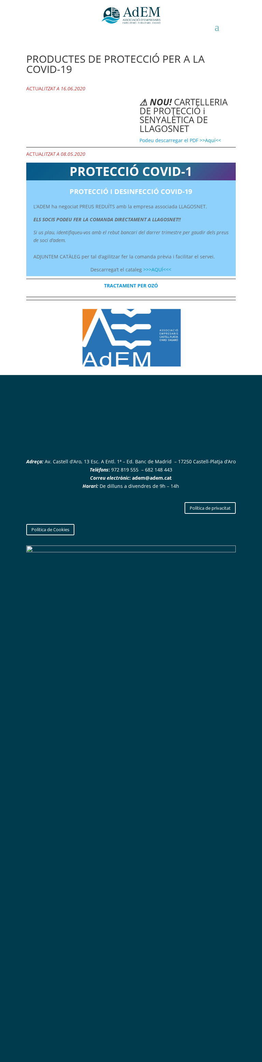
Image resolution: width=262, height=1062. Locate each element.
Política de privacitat (210, 508)
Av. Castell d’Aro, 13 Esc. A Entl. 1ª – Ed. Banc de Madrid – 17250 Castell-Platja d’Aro (139, 461)
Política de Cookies (50, 529)
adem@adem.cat (152, 478)
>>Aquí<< (210, 140)
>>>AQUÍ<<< (157, 269)
